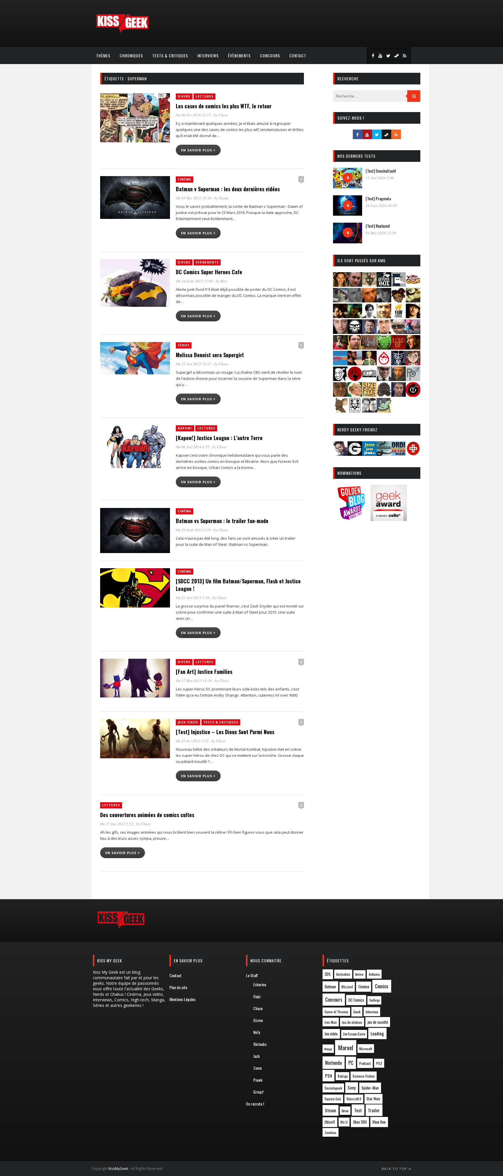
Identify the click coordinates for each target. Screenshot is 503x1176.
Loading (377, 1033)
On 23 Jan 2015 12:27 (194, 363)
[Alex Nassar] (355, 285)
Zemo (257, 1068)
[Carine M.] (340, 300)
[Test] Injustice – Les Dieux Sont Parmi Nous (225, 732)
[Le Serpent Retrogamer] (384, 454)
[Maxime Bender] (355, 363)
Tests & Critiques (170, 55)
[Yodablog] (384, 411)
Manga (328, 1048)
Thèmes (103, 55)
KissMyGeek (118, 1168)
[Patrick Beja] (398, 379)
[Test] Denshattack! (381, 171)
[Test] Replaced (378, 226)
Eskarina (259, 984)
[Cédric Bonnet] (355, 300)
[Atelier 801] (384, 285)
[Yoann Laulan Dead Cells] (413, 332)
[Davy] (369, 300)
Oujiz (257, 996)
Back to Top (395, 1168)
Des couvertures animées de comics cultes (147, 815)
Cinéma (184, 179)
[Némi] (340, 379)
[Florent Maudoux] (355, 316)
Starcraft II (353, 1098)
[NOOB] (369, 379)
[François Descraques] (369, 316)
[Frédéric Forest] (384, 316)
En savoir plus (197, 150)
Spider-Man (370, 1088)
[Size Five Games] (369, 395)
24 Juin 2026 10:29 (381, 205)
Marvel (345, 1047)
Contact (297, 55)
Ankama (374, 974)
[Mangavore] (340, 363)
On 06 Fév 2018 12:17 (194, 115)
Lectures (204, 96)
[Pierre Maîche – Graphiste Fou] (340, 454)
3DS (328, 974)
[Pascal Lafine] (384, 379)
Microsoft (365, 1048)
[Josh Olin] (384, 332)
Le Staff (252, 975)
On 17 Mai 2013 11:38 (194, 680)
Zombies (330, 1132)
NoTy (256, 1032)
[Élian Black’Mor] (413, 300)
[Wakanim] (369, 411)
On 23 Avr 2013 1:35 (193, 740)
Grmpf (258, 1092)
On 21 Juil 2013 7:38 (193, 597)
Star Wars (373, 1098)
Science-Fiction (364, 1076)
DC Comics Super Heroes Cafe (209, 272)
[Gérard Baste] (413, 316)
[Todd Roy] (398, 395)
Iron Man (331, 1022)
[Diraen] (398, 300)
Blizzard (347, 986)
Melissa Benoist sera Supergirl (210, 355)
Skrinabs (260, 1044)
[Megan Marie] (369, 363)
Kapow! (185, 428)
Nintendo (333, 1062)
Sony (352, 1088)
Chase (223, 115)
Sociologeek (333, 1087)
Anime (359, 974)
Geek (356, 1011)
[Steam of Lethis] (384, 395)
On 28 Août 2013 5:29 (194, 529)
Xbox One (379, 1122)
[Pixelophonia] (413, 379)
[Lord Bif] (398, 348)
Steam (330, 1110)
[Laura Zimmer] (340, 348)
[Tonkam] (413, 395)
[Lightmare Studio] (384, 348)
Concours (270, 55)
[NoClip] (355, 379)
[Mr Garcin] (398, 363)
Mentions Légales (182, 999)
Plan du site (178, 987)
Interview (372, 1011)
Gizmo (224, 198)
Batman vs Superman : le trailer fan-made (222, 521)
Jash (256, 1056)
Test (358, 1110)
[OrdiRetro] (398, 454)
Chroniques (131, 55)
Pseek (257, 1080)
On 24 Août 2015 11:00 (195, 281)
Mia (223, 281)
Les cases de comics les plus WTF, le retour (224, 106)
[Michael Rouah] (384, 363)
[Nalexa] (413, 363)
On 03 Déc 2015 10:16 (194, 198)
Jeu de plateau (352, 1022)
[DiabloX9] (384, 300)
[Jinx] (355, 332)
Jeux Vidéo (188, 722)
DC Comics (356, 1000)
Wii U (344, 1122)
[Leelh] (369, 348)
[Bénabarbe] (398, 285)
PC (350, 1062)
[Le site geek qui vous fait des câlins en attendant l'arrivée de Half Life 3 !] (122, 31)
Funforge (374, 1000)
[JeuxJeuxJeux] (369, 454)
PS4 (328, 1075)
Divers (184, 96)
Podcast (365, 1063)
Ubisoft (330, 1122)
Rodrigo (343, 1076)
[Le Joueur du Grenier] (355, 348)
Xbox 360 (360, 1122)
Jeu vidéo (331, 1034)
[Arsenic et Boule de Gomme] (369, 285)
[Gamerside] (355, 454)
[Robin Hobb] (340, 395)
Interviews (208, 55)
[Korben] (398, 332)
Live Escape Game (354, 1034)
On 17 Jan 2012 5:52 (117, 823)
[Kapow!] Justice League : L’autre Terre (219, 438)
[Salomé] (355, 395)
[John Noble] (369, 332)
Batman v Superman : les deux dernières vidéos (228, 189)
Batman (330, 986)
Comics (381, 986)
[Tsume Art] (355, 411)
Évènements (239, 55)
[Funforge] (398, 316)
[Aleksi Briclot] (340, 285)
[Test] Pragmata (378, 198)
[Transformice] (340, 411)
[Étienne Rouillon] (340, 316)
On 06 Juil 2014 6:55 (193, 446)
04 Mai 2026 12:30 (381, 232)
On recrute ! (255, 1104)
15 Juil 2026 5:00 (380, 177)
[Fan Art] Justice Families (204, 671)
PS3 (379, 1063)
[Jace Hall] (340, 332)
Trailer (374, 1110)
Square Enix (333, 1098)
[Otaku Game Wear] (413, 454)
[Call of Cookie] (413, 285)
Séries (183, 345)
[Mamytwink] (413, 348)
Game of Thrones (336, 1011)
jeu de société (378, 1022)
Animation (343, 974)
